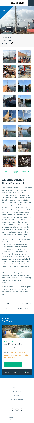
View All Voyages (24, 321)
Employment (17, 391)
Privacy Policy (14, 419)
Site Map (21, 419)
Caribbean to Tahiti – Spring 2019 (16, 20)
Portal (17, 395)
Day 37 (9, 303)
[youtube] (21, 410)
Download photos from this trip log (16, 172)
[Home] (17, 3)
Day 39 (25, 304)
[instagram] (17, 410)
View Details (12, 364)
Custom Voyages (17, 404)
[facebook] (12, 410)
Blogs (17, 383)
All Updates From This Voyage (17, 309)
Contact (17, 387)
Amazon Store (17, 399)
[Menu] (31, 3)
